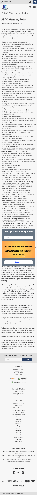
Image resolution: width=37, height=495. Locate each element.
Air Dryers (18, 417)
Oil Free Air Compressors (18, 410)
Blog (18, 426)
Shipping (18, 419)
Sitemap (21, 493)
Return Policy (18, 441)
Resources (18, 430)
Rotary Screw (18, 405)
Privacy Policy (18, 421)
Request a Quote (18, 437)
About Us (18, 432)
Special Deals (18, 423)
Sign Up (21, 391)
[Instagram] (23, 472)
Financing (18, 428)
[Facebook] (14, 472)
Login (15, 391)
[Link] (4, 7)
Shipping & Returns (18, 393)
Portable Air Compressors (18, 408)
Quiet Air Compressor (18, 412)
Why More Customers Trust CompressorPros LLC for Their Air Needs (18, 456)
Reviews (18, 439)
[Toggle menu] (34, 7)
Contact (18, 435)
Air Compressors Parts (18, 414)
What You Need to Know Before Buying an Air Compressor (18, 459)
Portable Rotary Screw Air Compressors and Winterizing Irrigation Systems (18, 452)
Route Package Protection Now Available (18, 461)
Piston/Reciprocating (18, 403)
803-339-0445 (7, 2)
